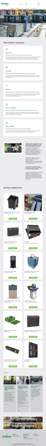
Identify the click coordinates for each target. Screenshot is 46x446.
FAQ (22, 8)
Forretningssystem (14, 444)
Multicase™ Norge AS (31, 444)
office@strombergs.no (17, 436)
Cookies (35, 434)
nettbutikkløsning (22, 444)
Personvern (36, 435)
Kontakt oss (33, 8)
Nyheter (17, 8)
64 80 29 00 (16, 435)
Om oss (27, 8)
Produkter (12, 8)
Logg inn (38, 3)
